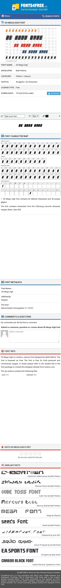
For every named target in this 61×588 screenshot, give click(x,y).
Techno (19, 76)
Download (55, 93)
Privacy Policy (46, 573)
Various (27, 76)
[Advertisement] (30, 105)
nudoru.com (49, 367)
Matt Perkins (21, 70)
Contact (57, 573)
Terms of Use (34, 573)
